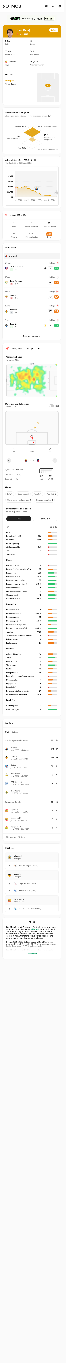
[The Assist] (31, 19)
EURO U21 (23, 909)
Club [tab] (7, 732)
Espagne (12, 62)
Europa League (25, 865)
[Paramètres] (59, 6)
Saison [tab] (15, 732)
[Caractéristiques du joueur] (49, 116)
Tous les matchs (30, 336)
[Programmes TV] (46, 6)
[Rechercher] (52, 6)
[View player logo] (9, 33)
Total (19, 518)
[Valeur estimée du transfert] (35, 160)
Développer (32, 953)
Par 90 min (45, 518)
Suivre (53, 30)
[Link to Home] (11, 6)
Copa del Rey (24, 884)
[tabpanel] (32, 784)
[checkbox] (51, 405)
